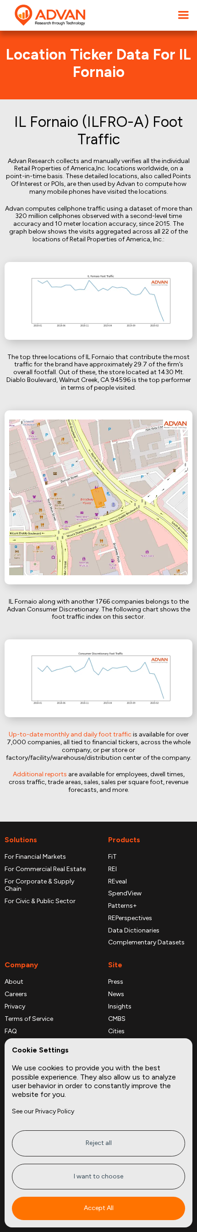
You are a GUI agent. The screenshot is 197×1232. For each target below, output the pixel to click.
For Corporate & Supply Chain (39, 885)
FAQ (11, 1031)
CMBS (117, 1019)
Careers (16, 994)
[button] (183, 15)
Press (115, 982)
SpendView (125, 893)
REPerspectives (130, 918)
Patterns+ (122, 906)
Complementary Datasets (146, 942)
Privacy (15, 1006)
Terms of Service (29, 1019)
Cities (116, 1031)
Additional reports (40, 774)
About (14, 982)
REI (112, 869)
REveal (117, 881)
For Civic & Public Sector (40, 901)
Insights (119, 1006)
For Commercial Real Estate (45, 869)
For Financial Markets (35, 857)
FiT (112, 857)
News (116, 994)
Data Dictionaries (133, 930)
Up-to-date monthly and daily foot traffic (70, 734)
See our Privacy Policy (43, 1111)
